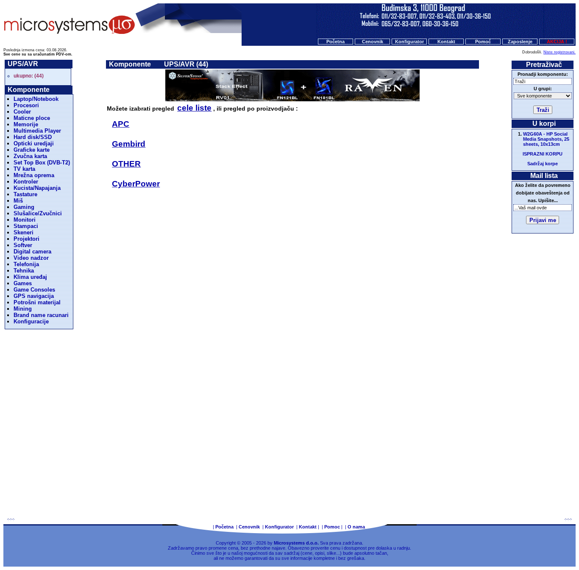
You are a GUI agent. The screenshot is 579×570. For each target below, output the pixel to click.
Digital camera (32, 251)
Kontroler (26, 181)
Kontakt (446, 41)
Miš (18, 200)
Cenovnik (372, 41)
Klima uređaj (30, 277)
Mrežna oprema (34, 175)
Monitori (25, 220)
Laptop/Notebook (36, 99)
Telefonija (26, 264)
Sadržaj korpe (542, 163)
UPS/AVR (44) (186, 64)
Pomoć (483, 41)
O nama (356, 526)
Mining (23, 309)
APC (120, 124)
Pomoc (332, 526)
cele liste (194, 107)
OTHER (126, 163)
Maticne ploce (32, 118)
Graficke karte (32, 150)
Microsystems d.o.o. (296, 542)
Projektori (26, 239)
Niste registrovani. (559, 52)
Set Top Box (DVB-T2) (42, 162)
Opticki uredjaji (34, 143)
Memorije (26, 124)
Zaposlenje (520, 41)
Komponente (130, 64)
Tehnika (24, 270)
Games (23, 283)
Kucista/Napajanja (37, 188)
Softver (23, 245)
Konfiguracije (31, 321)
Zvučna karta (30, 156)
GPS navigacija (34, 296)
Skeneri (23, 232)
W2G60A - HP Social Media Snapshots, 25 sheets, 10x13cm (546, 139)
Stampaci (26, 226)
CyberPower (136, 183)
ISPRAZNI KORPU (542, 153)
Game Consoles (34, 289)
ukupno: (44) (29, 76)
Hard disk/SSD (33, 137)
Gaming (24, 207)
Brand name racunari (41, 315)
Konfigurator (409, 41)
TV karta (24, 169)
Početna (335, 41)
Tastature (25, 194)
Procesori (26, 105)
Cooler (22, 111)
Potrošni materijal (37, 302)
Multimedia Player (37, 131)
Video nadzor (31, 258)
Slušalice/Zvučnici (38, 213)
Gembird (128, 143)
